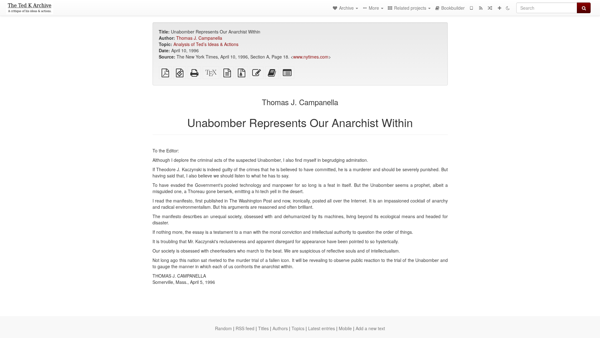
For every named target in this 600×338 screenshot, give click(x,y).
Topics (298, 328)
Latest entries (321, 328)
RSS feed (245, 328)
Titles (263, 328)
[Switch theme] (508, 8)
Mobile (345, 328)
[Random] (490, 8)
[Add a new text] (499, 8)
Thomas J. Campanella (199, 38)
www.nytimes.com (310, 57)
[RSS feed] (480, 8)
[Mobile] (471, 8)
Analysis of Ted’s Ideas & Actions (205, 44)
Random (223, 328)
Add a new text (370, 328)
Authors (280, 328)
